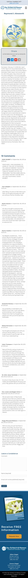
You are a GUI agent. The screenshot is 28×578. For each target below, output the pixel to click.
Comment (4, 456)
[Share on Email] (15, 59)
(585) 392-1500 (14, 559)
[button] (26, 8)
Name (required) (6, 473)
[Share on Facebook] (8, 59)
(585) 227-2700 (14, 3)
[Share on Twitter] (12, 59)
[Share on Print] (19, 59)
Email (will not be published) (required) (12, 479)
